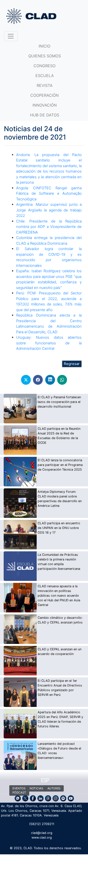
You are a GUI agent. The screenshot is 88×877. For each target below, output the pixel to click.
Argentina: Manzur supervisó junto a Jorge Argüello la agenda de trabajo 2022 (49, 210)
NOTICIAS (36, 788)
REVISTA (45, 85)
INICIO (44, 46)
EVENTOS (19, 788)
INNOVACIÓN (45, 105)
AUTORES (54, 788)
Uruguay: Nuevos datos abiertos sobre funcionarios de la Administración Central (49, 343)
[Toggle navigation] (11, 36)
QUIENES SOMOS (44, 55)
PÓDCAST (19, 792)
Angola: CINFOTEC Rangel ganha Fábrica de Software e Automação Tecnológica (49, 193)
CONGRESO (44, 65)
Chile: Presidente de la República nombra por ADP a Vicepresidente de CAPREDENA (49, 227)
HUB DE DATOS (44, 114)
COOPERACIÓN (44, 95)
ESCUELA (44, 75)
